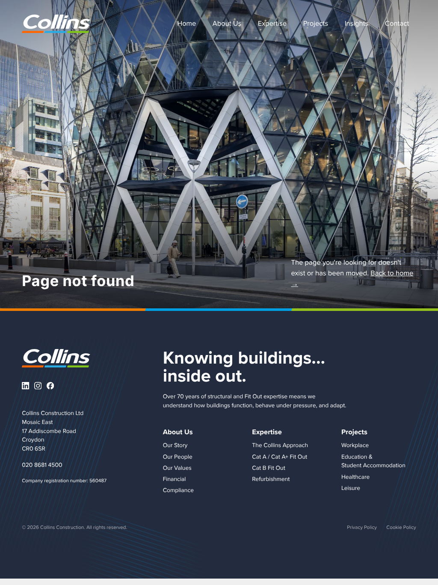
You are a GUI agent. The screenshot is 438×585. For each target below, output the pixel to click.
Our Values (177, 467)
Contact (397, 23)
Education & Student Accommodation (373, 461)
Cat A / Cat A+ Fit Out (279, 456)
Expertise (272, 23)
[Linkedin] (25, 385)
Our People (177, 456)
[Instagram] (37, 385)
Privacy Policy (362, 527)
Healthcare (355, 476)
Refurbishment (271, 479)
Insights (357, 23)
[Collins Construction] (56, 24)
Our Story (175, 445)
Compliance (178, 490)
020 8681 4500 (42, 464)
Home (186, 23)
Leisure (350, 488)
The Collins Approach (280, 445)
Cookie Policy (401, 527)
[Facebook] (50, 385)
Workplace (355, 445)
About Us (227, 23)
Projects (315, 23)
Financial (174, 479)
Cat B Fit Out (268, 467)
